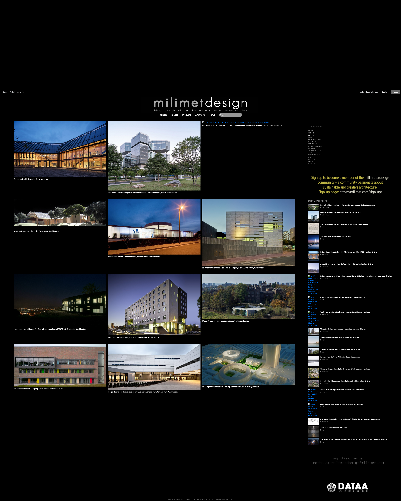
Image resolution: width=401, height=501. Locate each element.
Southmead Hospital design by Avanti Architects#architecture (38, 389)
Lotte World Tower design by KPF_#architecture (335, 236)
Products (186, 115)
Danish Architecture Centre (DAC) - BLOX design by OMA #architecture (342, 297)
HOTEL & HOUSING (314, 139)
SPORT (310, 157)
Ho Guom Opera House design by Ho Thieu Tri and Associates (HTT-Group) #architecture (348, 252)
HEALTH (311, 135)
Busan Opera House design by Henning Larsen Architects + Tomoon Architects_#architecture (350, 419)
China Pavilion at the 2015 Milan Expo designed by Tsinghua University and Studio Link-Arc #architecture (353, 439)
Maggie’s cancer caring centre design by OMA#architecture (225, 321)
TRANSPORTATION (314, 150)
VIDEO (310, 137)
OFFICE (310, 131)
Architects (200, 115)
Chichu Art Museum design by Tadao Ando (333, 427)
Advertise (20, 92)
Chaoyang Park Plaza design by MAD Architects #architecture (340, 349)
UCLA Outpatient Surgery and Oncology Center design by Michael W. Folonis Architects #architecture (242, 125)
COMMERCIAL (313, 144)
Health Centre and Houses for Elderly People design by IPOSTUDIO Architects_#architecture (50, 329)
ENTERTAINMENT (314, 155)
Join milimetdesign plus (369, 92)
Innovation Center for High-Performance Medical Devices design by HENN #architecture (142, 193)
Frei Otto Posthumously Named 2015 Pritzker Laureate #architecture (342, 390)
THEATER (311, 153)
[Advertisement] (62, 14)
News (212, 115)
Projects (163, 115)
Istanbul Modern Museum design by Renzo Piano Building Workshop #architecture (346, 264)
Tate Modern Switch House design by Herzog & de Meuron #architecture (343, 329)
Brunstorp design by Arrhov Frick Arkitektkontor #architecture (340, 357)
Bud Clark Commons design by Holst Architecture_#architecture (133, 337)
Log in (384, 92)
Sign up (395, 92)
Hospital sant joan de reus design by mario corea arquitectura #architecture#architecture (143, 392)
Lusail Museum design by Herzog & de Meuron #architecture (339, 337)
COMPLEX (311, 133)
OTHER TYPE (312, 163)
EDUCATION (312, 142)
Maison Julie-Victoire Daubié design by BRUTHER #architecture (340, 212)
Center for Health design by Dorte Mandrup (31, 179)
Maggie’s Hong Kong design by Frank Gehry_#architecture (36, 231)
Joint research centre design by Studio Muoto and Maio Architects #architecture (345, 369)
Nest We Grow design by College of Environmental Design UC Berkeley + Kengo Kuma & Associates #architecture (356, 276)
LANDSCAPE (312, 159)
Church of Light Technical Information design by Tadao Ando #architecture (344, 224)
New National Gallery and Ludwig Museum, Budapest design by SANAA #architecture (347, 205)
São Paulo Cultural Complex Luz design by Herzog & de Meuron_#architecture (345, 381)
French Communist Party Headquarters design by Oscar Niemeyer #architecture (345, 312)
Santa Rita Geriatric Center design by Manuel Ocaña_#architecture (134, 257)
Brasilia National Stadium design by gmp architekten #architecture (341, 404)
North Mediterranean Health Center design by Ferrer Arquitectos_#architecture (233, 268)
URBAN (310, 161)
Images (174, 115)
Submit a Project (9, 92)
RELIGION (311, 148)
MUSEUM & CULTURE (315, 146)
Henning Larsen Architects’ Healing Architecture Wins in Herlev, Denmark (230, 387)
